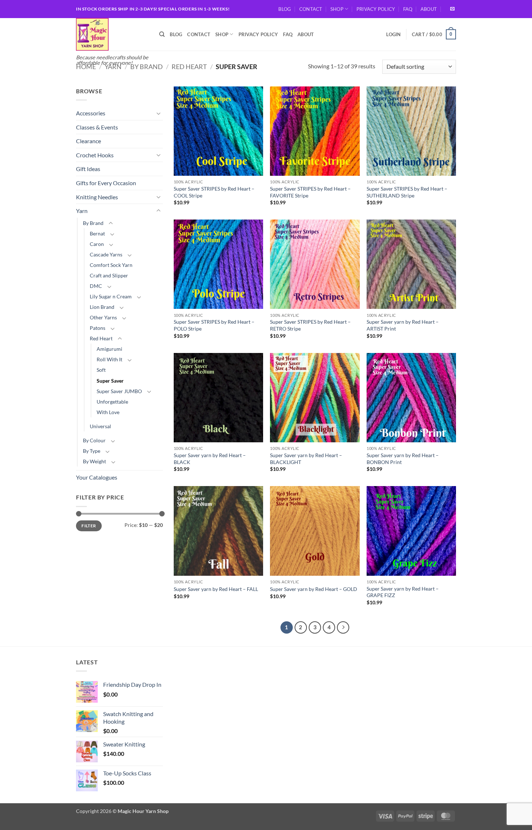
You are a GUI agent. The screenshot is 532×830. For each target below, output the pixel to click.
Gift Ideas (88, 168)
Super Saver (110, 381)
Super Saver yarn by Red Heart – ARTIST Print (403, 325)
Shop (336, 9)
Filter (88, 525)
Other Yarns (103, 317)
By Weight (94, 461)
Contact (310, 9)
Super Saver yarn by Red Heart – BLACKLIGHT (306, 458)
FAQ (408, 9)
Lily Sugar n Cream (111, 296)
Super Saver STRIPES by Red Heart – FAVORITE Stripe (310, 192)
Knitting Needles (97, 196)
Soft (101, 370)
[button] (393, 34)
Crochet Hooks (95, 155)
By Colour (94, 440)
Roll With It (109, 359)
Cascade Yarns (106, 254)
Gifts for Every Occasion (106, 182)
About (429, 9)
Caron (97, 244)
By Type (91, 451)
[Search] (162, 34)
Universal (100, 426)
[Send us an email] (452, 9)
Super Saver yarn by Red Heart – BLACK (210, 458)
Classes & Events (97, 127)
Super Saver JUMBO (119, 391)
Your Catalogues (96, 477)
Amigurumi (109, 349)
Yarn (113, 67)
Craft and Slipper (109, 275)
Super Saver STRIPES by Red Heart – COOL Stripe (214, 192)
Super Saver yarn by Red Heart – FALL (216, 589)
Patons (97, 328)
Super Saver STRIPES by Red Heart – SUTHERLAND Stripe (407, 192)
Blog (284, 9)
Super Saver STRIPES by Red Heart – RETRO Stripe (310, 325)
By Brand (146, 67)
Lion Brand (102, 307)
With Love (108, 412)
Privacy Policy (375, 9)
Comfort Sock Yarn (111, 265)
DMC (96, 286)
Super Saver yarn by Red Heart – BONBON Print (403, 458)
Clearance (88, 140)
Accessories (90, 113)
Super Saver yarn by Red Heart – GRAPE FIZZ (403, 592)
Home (86, 67)
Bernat (97, 233)
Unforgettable (112, 402)
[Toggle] (158, 113)
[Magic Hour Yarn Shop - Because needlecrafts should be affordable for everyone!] (112, 34)
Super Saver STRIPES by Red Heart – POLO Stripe (214, 325)
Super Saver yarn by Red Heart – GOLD (313, 589)
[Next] (343, 627)
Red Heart (189, 67)
